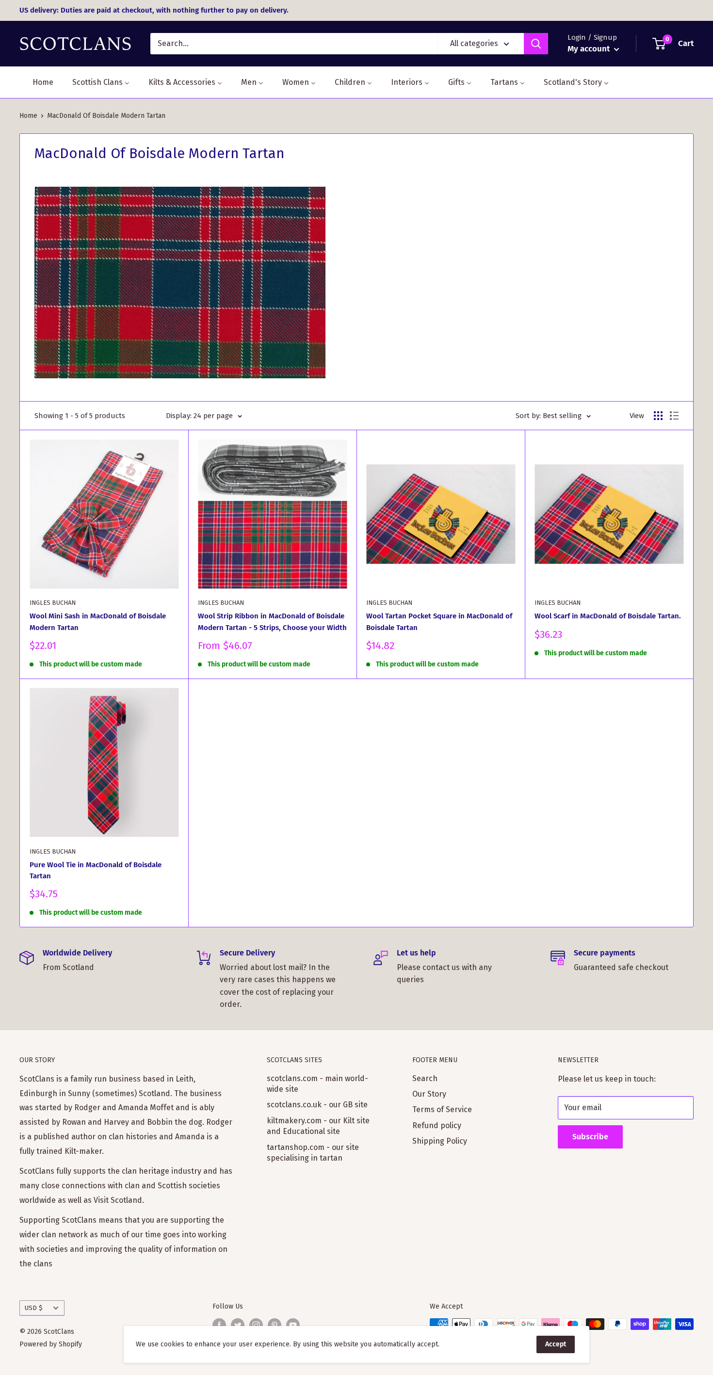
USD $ (34, 1308)
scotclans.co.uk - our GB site (317, 1104)
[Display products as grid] (658, 415)
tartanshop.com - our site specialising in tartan (313, 1153)
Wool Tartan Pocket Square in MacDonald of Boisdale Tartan (439, 621)
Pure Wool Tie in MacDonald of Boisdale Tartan (96, 870)
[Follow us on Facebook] (219, 1325)
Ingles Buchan (53, 602)
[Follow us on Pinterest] (274, 1325)
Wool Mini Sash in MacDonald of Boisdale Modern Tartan (98, 621)
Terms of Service (442, 1109)
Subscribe (590, 1136)
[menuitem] (36, 82)
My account (589, 49)
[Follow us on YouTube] (293, 1325)
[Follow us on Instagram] (256, 1325)
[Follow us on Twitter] (237, 1325)
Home (28, 116)
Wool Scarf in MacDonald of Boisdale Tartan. (608, 616)
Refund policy (436, 1125)
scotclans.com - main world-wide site (317, 1084)
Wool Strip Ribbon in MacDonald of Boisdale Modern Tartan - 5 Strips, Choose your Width (272, 621)
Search (425, 1078)
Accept (555, 1344)
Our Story (429, 1094)
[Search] (536, 43)
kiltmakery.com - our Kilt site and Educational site (318, 1126)
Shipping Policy (439, 1141)
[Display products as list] (674, 415)
